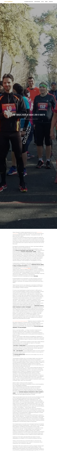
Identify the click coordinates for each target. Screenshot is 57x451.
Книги (46, 1)
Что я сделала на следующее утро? (20, 321)
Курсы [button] (42, 1)
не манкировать (26, 268)
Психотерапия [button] (37, 1)
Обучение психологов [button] (28, 1)
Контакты (51, 1)
